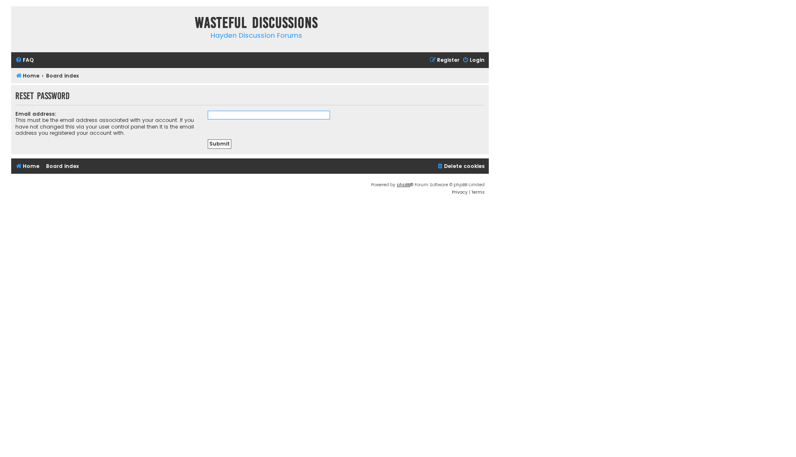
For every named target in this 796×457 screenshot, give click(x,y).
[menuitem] (24, 60)
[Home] (19, 24)
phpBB (403, 185)
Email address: (35, 113)
